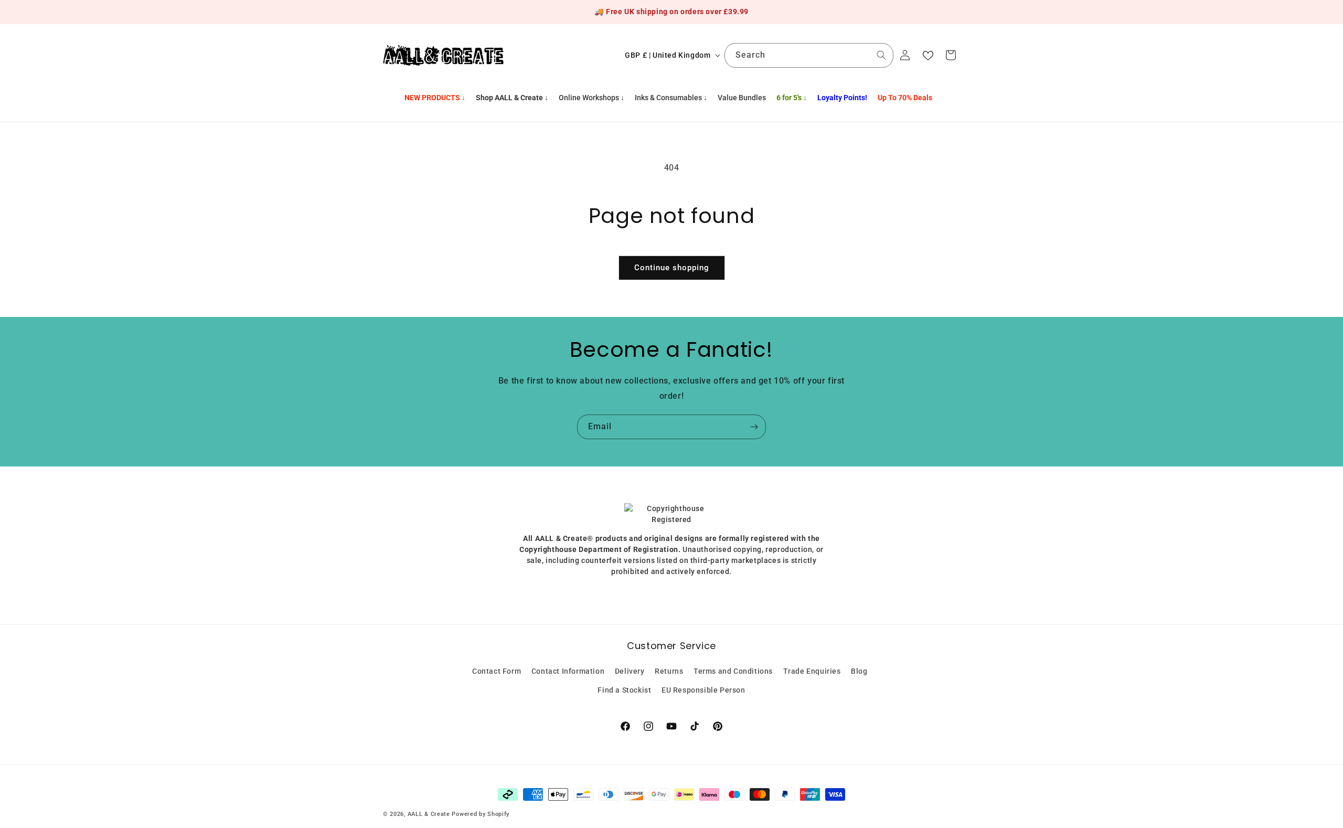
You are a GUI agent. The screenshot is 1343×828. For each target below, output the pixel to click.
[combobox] (809, 55)
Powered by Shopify (480, 814)
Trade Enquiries (812, 671)
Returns (669, 671)
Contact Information (567, 671)
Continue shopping (671, 267)
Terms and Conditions (733, 671)
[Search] (881, 55)
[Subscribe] (753, 427)
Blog (859, 671)
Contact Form (496, 671)
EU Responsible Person (703, 689)
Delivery (630, 671)
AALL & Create (429, 814)
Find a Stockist (624, 689)
